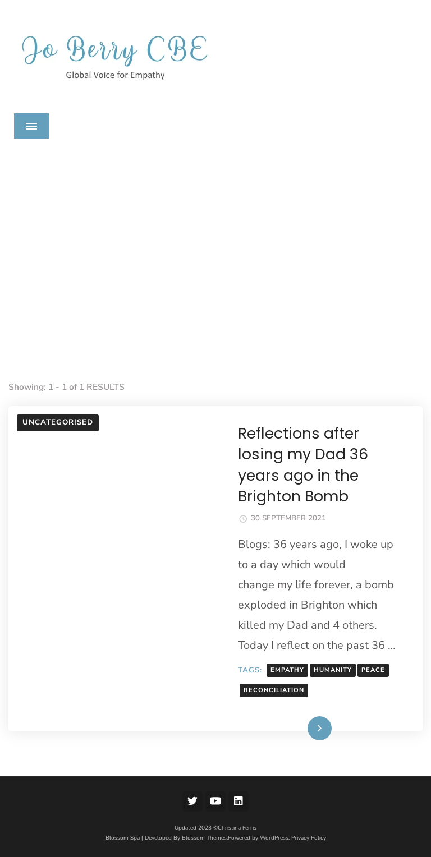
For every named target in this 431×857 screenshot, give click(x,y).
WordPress (274, 838)
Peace (373, 670)
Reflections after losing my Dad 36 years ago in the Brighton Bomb (303, 464)
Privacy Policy (308, 838)
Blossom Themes (204, 838)
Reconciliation (274, 690)
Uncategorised (57, 422)
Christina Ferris (237, 828)
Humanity (333, 670)
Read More (296, 729)
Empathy (287, 670)
